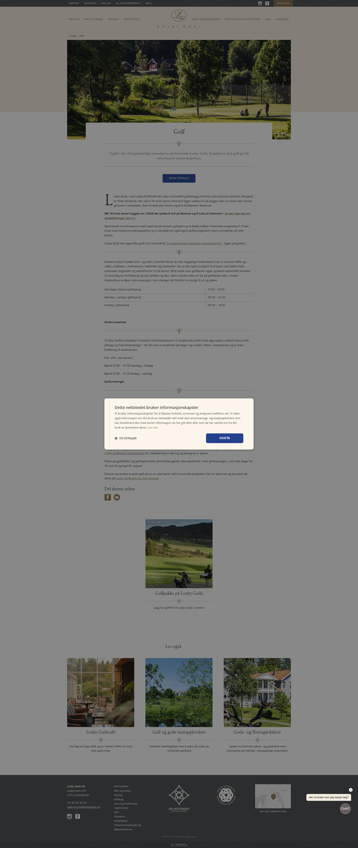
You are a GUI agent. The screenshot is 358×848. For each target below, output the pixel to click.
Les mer (153, 427)
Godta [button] (224, 438)
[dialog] (179, 424)
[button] (126, 438)
